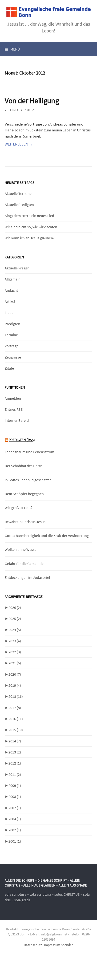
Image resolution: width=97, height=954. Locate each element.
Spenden (67, 944)
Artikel (10, 301)
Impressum (52, 944)
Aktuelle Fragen (17, 268)
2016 (15, 718)
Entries (14, 409)
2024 (14, 629)
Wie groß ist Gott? (18, 507)
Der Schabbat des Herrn (23, 465)
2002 (14, 830)
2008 (14, 796)
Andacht (11, 290)
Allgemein (12, 279)
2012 (14, 763)
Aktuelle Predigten (19, 204)
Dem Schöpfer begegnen (24, 493)
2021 (14, 663)
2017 (14, 707)
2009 (14, 785)
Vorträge (11, 345)
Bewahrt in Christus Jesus (25, 521)
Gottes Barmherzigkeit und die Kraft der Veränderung (47, 535)
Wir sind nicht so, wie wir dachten (31, 227)
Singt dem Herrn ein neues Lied (29, 215)
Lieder (10, 312)
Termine (11, 334)
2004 (14, 818)
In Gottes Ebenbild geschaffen (28, 479)
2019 (14, 685)
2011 (14, 774)
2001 (14, 841)
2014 (14, 741)
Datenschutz (33, 944)
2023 (14, 641)
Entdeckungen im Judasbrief (27, 577)
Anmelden (13, 398)
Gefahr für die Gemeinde (24, 563)
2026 (14, 607)
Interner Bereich (17, 420)
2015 (15, 729)
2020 (14, 674)
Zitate (9, 368)
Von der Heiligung (32, 100)
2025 (14, 618)
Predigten (12, 323)
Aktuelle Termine (18, 193)
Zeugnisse (13, 357)
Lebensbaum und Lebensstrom (29, 451)
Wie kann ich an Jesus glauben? (30, 238)
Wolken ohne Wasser (21, 549)
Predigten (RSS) (22, 440)
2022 (14, 652)
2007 (14, 807)
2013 (14, 752)
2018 (15, 696)
